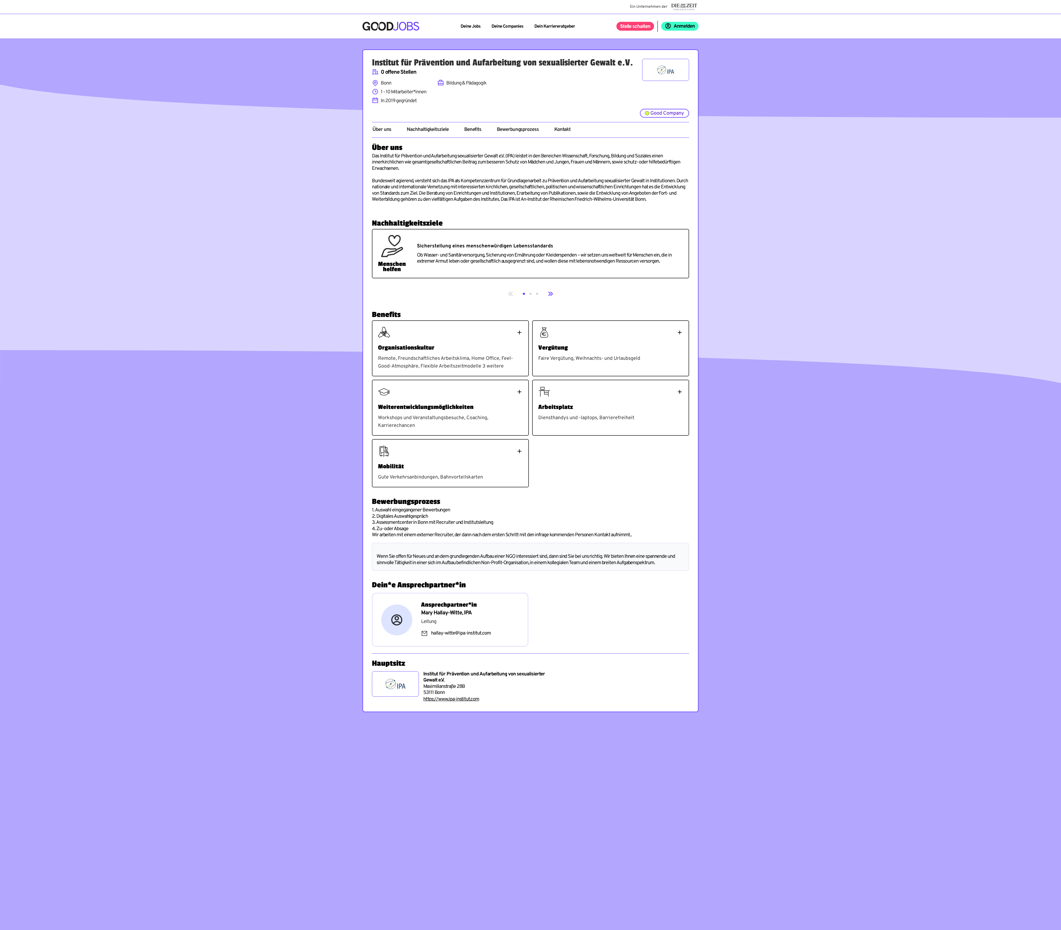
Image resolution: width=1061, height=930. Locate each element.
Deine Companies (507, 26)
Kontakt (562, 130)
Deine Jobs (470, 26)
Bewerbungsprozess (518, 130)
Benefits (472, 130)
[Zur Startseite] (391, 26)
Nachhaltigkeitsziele (427, 130)
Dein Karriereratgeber (554, 26)
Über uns (381, 130)
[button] (524, 294)
